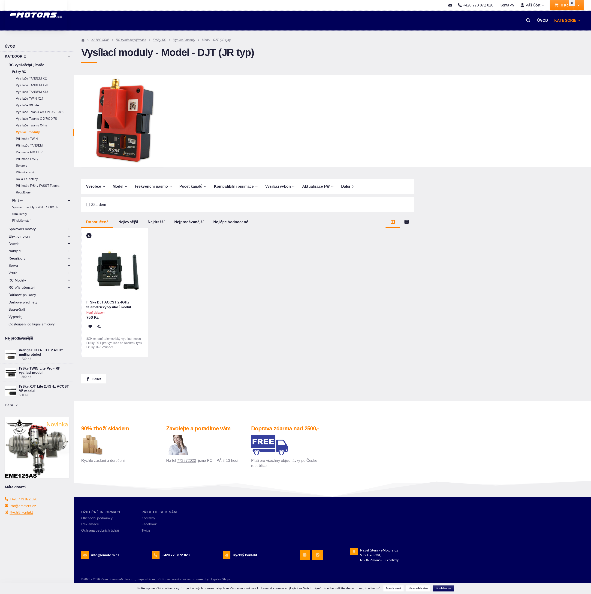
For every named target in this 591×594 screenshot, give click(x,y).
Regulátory (23, 192)
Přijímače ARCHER (29, 152)
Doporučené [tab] (97, 222)
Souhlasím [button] (443, 588)
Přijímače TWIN (27, 139)
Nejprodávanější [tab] (188, 222)
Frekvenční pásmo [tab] (151, 186)
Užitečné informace (101, 512)
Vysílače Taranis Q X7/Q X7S (36, 118)
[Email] (450, 5)
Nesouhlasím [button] (418, 588)
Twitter (147, 530)
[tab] (393, 222)
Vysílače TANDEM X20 (32, 85)
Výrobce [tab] (93, 186)
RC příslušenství (22, 287)
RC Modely (17, 280)
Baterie (14, 244)
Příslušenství (25, 172)
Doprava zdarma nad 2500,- (285, 428)
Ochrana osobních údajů (100, 530)
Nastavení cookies (178, 579)
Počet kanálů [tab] (191, 186)
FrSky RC (19, 71)
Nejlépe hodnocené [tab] (230, 222)
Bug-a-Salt (17, 309)
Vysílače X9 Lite (27, 105)
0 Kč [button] (567, 5)
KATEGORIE (565, 20)
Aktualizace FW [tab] (316, 186)
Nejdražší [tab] (156, 222)
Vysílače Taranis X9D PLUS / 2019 (40, 112)
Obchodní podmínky (97, 518)
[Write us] (226, 555)
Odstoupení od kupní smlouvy (32, 324)
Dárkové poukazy (22, 295)
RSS (160, 579)
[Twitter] (317, 555)
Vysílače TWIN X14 (29, 98)
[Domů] (83, 40)
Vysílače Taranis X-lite (31, 125)
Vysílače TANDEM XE (31, 78)
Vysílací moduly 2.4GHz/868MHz (35, 207)
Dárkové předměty (23, 302)
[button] (578, 5)
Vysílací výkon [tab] (278, 186)
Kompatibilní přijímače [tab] (234, 186)
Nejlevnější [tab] (128, 222)
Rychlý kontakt (21, 526)
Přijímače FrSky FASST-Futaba (37, 185)
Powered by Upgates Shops (212, 579)
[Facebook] (305, 555)
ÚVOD (542, 20)
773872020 (186, 460)
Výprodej (15, 317)
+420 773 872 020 (23, 512)
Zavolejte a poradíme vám (198, 428)
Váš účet (533, 5)
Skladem (98, 204)
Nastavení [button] (393, 588)
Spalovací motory (22, 229)
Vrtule (13, 273)
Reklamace (90, 524)
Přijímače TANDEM (29, 145)
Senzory (21, 165)
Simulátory (19, 214)
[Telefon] (156, 555)
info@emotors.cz (23, 519)
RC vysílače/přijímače (26, 65)
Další (9, 405)
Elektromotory (19, 236)
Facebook (149, 524)
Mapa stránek (146, 579)
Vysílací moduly (27, 132)
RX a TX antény (27, 179)
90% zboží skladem (105, 428)
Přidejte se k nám (159, 512)
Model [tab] (118, 186)
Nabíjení (15, 251)
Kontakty (507, 5)
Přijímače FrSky (27, 159)
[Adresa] (354, 551)
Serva (13, 265)
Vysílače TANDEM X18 (32, 92)
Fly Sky (17, 200)
